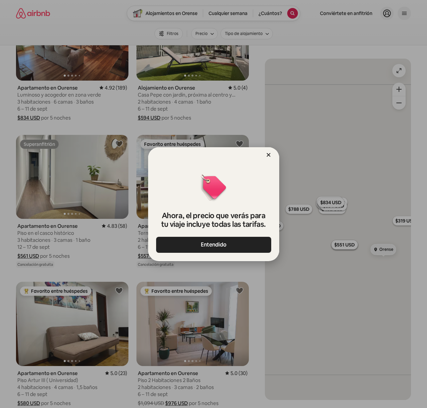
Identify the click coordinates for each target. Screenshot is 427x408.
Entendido (214, 244)
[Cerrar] (268, 155)
